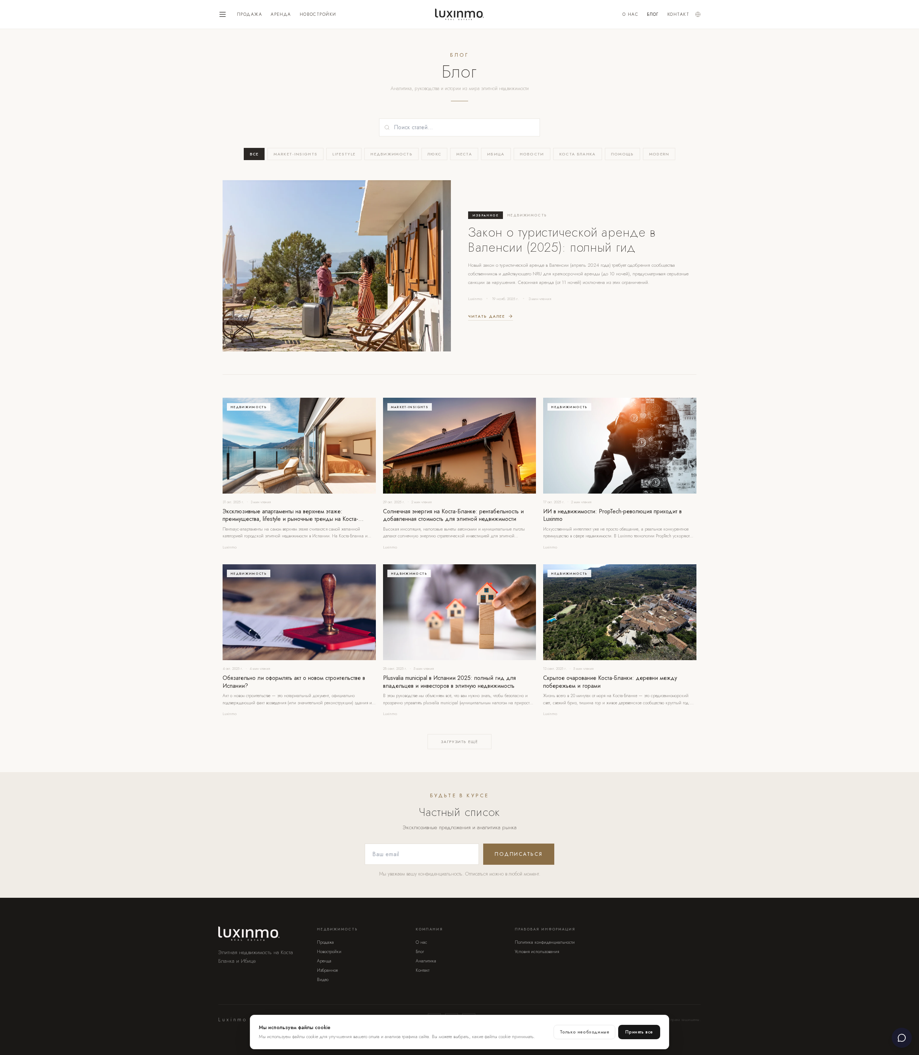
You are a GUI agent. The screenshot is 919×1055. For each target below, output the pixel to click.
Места (464, 154)
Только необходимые (585, 1032)
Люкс (434, 154)
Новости (532, 154)
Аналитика (426, 961)
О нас (630, 14)
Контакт (678, 14)
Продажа (249, 14)
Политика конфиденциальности (545, 942)
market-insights (295, 154)
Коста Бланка (577, 154)
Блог (653, 14)
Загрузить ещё (459, 741)
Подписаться (519, 854)
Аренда (281, 14)
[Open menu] (222, 14)
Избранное (327, 970)
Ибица (496, 154)
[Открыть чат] (902, 1038)
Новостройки (318, 14)
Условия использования (537, 951)
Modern (659, 154)
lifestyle (343, 154)
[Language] (698, 14)
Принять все (639, 1032)
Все (254, 154)
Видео (322, 979)
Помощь (622, 154)
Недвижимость (391, 154)
